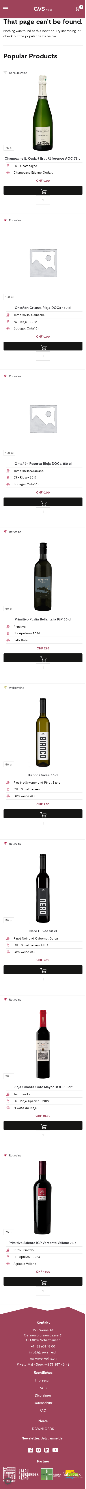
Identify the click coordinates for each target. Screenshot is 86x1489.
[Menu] (10, 9)
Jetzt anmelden (43, 1438)
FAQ (43, 1410)
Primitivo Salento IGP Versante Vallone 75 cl (43, 1243)
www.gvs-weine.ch (43, 1358)
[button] (8, 1481)
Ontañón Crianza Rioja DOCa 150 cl (43, 308)
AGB (43, 1388)
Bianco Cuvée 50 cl (43, 775)
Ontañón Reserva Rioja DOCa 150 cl (43, 463)
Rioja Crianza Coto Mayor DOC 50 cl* (43, 1087)
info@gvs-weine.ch (43, 1352)
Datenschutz (43, 1403)
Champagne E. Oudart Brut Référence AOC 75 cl (43, 158)
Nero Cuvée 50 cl (43, 931)
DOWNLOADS (43, 1429)
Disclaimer (43, 1395)
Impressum (43, 1380)
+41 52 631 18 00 (43, 1346)
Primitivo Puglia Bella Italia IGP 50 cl (43, 619)
